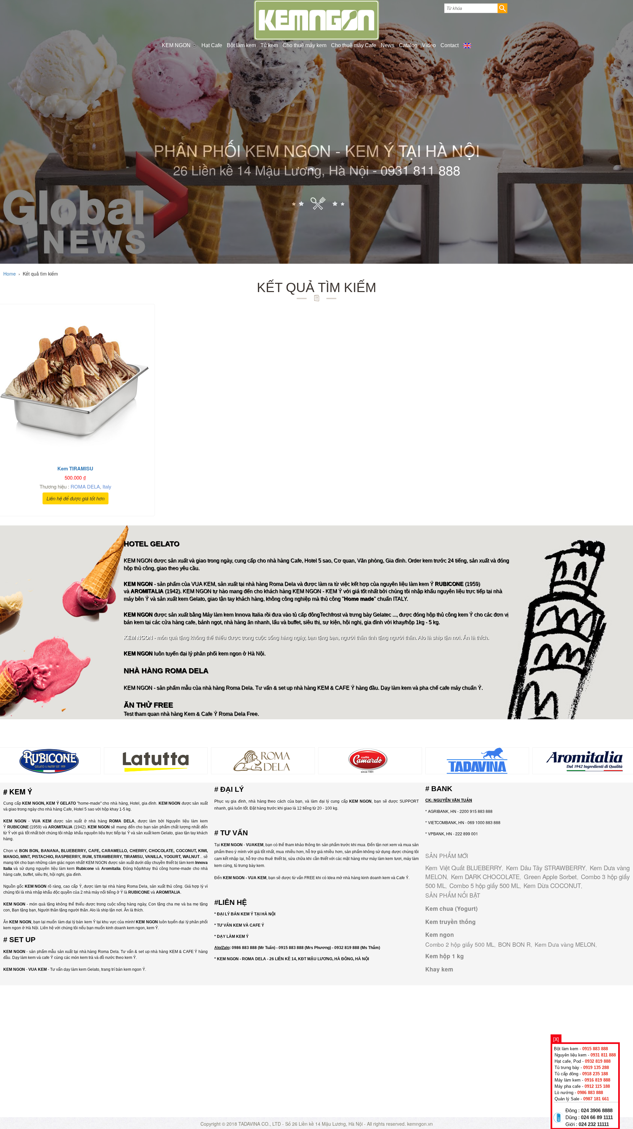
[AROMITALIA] (584, 760)
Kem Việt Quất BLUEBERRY (463, 867)
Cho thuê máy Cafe (353, 45)
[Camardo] (370, 760)
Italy (107, 486)
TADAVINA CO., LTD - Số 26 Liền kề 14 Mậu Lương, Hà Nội (300, 1123)
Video (429, 45)
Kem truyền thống (450, 922)
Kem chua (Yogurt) (451, 908)
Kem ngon (439, 934)
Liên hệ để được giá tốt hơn (75, 498)
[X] (556, 1039)
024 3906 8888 (597, 1110)
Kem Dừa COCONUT (552, 885)
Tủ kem (269, 45)
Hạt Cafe (211, 45)
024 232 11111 (594, 1124)
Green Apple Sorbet (550, 876)
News (387, 45)
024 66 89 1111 (597, 1117)
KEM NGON (177, 45)
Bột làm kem (241, 45)
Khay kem (439, 969)
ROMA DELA (85, 486)
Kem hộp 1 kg (444, 956)
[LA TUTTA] (155, 760)
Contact (449, 45)
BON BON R (514, 944)
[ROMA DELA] (262, 760)
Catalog (408, 45)
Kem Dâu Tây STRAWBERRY (546, 867)
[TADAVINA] (477, 760)
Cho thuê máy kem (304, 45)
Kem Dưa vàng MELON (565, 944)
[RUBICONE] (48, 760)
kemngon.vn (420, 1123)
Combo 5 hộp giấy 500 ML (484, 885)
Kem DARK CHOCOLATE (485, 876)
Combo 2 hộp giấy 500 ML (459, 944)
